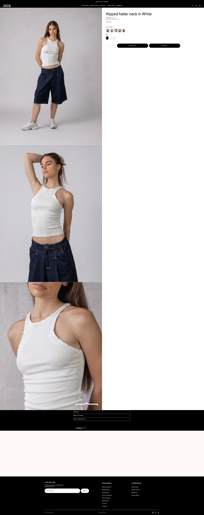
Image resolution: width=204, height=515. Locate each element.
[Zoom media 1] (51, 76)
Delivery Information (78, 415)
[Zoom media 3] (51, 346)
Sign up (85, 491)
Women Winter (135, 495)
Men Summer (135, 487)
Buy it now (164, 45)
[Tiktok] (158, 512)
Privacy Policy (105, 492)
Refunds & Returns (106, 487)
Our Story (104, 503)
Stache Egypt (51, 512)
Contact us (104, 506)
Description (76, 412)
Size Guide (108, 22)
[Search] (193, 5)
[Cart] (199, 5)
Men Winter (134, 492)
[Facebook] (153, 512)
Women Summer (136, 490)
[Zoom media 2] (51, 213)
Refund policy (105, 501)
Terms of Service (106, 498)
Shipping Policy (106, 490)
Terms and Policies (102, 512)
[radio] (107, 30)
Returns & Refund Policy (79, 419)
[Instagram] (156, 512)
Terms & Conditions (107, 495)
